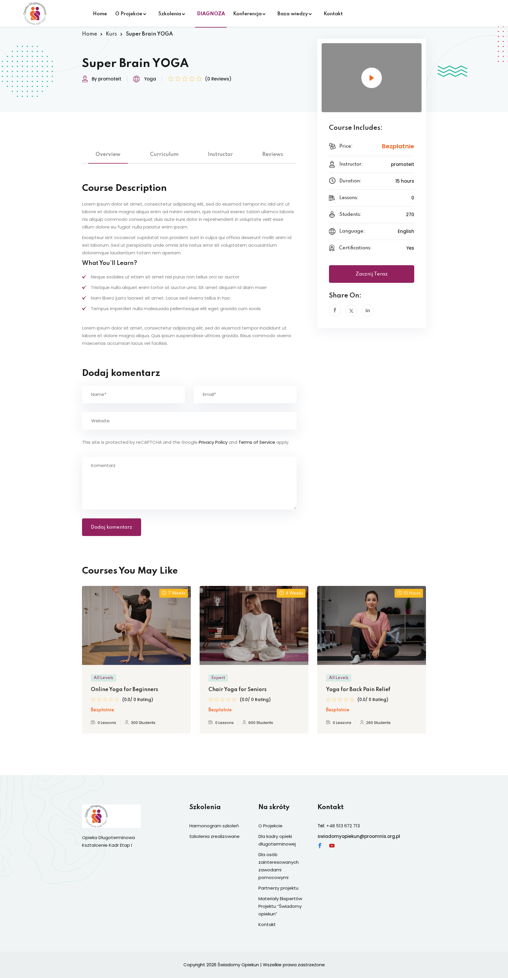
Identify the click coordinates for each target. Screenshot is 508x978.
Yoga (150, 79)
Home (100, 13)
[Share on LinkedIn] (368, 310)
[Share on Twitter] (351, 310)
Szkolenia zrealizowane (214, 836)
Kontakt (333, 13)
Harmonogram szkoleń (214, 826)
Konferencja (247, 13)
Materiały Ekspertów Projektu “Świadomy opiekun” (280, 906)
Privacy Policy (213, 442)
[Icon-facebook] (320, 845)
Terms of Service (256, 442)
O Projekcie (128, 13)
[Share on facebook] (335, 310)
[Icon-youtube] (332, 845)
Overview (108, 154)
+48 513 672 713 (343, 826)
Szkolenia (169, 13)
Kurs (111, 34)
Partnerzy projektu (278, 888)
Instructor (220, 154)
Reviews (272, 154)
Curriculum (164, 154)
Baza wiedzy (293, 13)
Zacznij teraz (371, 274)
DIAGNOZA (211, 13)
